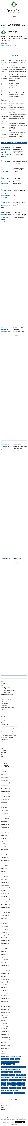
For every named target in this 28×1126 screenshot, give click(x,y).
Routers (2, 743)
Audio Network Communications (8, 696)
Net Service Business (5, 724)
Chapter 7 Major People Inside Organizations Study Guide (19, 204)
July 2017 (3, 1017)
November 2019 (5, 940)
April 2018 (3, 993)
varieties (15, 1090)
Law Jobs (3, 718)
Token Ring (3, 752)
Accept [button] (17, 1122)
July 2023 (3, 841)
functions (17, 1069)
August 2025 (4, 799)
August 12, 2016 (16, 197)
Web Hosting (3, 761)
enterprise (4, 1069)
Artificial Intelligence (5, 692)
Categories (3, 681)
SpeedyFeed (14, 10)
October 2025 (4, 794)
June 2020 (3, 921)
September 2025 (5, 796)
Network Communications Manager (8, 730)
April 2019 (3, 959)
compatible (4, 1064)
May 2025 (3, 807)
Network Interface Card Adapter (7, 737)
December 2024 (5, 821)
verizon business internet (7, 1093)
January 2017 (4, 1034)
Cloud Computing (4, 703)
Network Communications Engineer (8, 728)
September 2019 (5, 946)
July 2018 (3, 984)
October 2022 (4, 860)
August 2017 (4, 1015)
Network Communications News (7, 731)
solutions (10, 1085)
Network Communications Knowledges (16, 1077)
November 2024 (5, 824)
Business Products (4, 701)
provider (10, 1082)
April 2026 (3, 777)
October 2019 (4, 943)
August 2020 (4, 915)
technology (12, 1087)
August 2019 (4, 948)
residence (16, 1082)
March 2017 (4, 1028)
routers (3, 1085)
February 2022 (4, 882)
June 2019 (3, 954)
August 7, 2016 (16, 208)
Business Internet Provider (6, 699)
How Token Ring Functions (20, 161)
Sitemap (3, 1107)
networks (11, 1080)
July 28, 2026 (16, 156)
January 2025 (4, 818)
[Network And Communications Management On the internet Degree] (6, 178)
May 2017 (3, 1023)
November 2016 (5, 1040)
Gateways (3, 713)
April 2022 (3, 876)
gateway (3, 1072)
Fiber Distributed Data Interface (7, 711)
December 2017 (5, 1004)
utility (9, 1090)
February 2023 (4, 854)
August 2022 (4, 865)
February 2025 (4, 816)
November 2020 (5, 907)
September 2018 (5, 979)
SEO (2, 745)
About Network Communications (8, 690)
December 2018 (5, 970)
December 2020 (5, 904)
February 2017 (4, 1031)
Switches (2, 746)
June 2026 (3, 771)
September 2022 (5, 863)
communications (14, 1061)
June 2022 (3, 871)
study (22, 1085)
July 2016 (3, 1051)
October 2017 (4, 1009)
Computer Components (7, 1066)
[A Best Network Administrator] (6, 558)
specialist (16, 1085)
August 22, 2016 (16, 163)
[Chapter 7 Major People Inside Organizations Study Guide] (6, 202)
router (22, 1082)
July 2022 (3, 868)
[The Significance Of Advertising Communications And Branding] (6, 327)
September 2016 (5, 1045)
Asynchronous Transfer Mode (7, 694)
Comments (14, 142)
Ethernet (2, 709)
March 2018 (4, 995)
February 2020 (4, 932)
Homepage (3, 1109)
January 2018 (4, 1001)
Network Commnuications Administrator (9, 726)
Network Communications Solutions (8, 733)
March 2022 (4, 879)
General (2, 714)
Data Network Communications (7, 707)
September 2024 (5, 830)
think (19, 1087)
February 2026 (4, 782)
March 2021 (4, 896)
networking (4, 1080)
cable (12, 1059)
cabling (17, 1059)
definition (17, 1066)
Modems (2, 722)
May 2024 (3, 838)
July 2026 (3, 769)
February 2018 (4, 998)
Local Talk (3, 720)
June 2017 (3, 1020)
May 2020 (3, 923)
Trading (2, 756)
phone (23, 1080)
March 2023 (4, 852)
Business (2, 698)
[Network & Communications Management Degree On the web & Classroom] (6, 443)
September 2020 (5, 912)
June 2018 (3, 987)
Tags (22, 142)
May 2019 (3, 957)
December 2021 (5, 887)
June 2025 (3, 805)
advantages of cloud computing (13, 1056)
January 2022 (4, 885)
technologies (4, 1087)
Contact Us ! (4, 1103)
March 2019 (4, 962)
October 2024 (4, 827)
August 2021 (4, 893)
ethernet (11, 1069)
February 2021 (4, 899)
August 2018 (4, 982)
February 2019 (4, 965)
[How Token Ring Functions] (6, 161)
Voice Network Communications (7, 760)
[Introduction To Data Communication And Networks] (6, 168)
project (3, 1082)
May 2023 (3, 846)
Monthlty (3, 683)
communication (5, 1061)
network (3, 1077)
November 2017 (5, 1006)
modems (12, 1074)
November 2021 (5, 890)
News (2, 741)
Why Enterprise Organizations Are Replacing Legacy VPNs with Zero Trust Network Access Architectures (19, 151)
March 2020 (4, 929)
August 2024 (4, 832)
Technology (3, 748)
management (4, 1074)
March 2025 (4, 813)
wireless (22, 1093)
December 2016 (5, 1037)
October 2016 (4, 1042)
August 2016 (4, 1048)
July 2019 (3, 951)
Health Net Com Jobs (5, 716)
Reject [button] (22, 1122)
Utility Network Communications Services (9, 758)
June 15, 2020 (4, 27)
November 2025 (5, 791)
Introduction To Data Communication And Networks (18, 169)
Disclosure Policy (5, 1105)
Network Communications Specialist (8, 735)
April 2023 (3, 849)
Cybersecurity (4, 705)
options (17, 1080)
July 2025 (3, 802)
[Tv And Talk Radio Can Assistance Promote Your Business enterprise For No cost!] (6, 190)
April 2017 (3, 1026)
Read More (14, 1124)
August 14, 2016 (16, 185)
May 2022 (3, 874)
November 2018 (5, 973)
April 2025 (3, 810)
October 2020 (4, 910)
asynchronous (5, 1059)
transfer (3, 1090)
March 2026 (4, 780)
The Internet (3, 750)
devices (23, 1066)
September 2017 (5, 1012)
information (17, 1072)
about (3, 1056)
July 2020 (3, 918)
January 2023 (4, 857)
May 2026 (3, 774)
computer (12, 1064)
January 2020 (4, 935)
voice (16, 1093)
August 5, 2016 (16, 220)
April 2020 (3, 926)
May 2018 (3, 990)
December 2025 (5, 788)
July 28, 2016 (16, 450)
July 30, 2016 (16, 335)
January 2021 (4, 901)
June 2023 (3, 843)
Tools (2, 754)
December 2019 (5, 937)
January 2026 (4, 785)
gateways (10, 1072)
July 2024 (3, 835)
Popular (5, 142)
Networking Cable (4, 739)
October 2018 (4, 976)
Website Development (5, 763)
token (24, 1087)
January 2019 (4, 968)
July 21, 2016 (16, 562)
